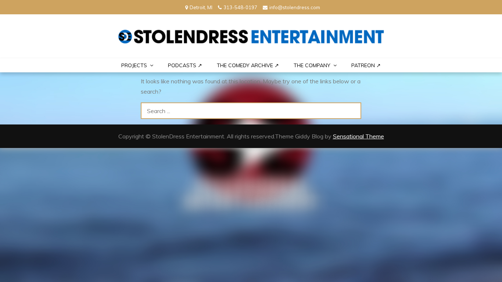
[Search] (353, 110)
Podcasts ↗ (185, 65)
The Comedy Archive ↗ (248, 65)
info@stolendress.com (294, 7)
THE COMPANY (312, 65)
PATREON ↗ (366, 65)
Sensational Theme (358, 136)
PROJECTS (134, 65)
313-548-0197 (240, 7)
